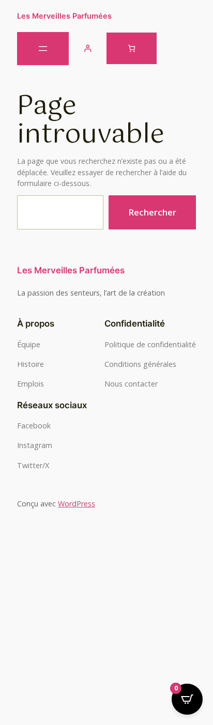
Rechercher (152, 212)
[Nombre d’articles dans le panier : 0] (131, 48)
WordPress (76, 503)
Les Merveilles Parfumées (64, 15)
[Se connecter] (88, 48)
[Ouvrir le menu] (43, 48)
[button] (106, 547)
